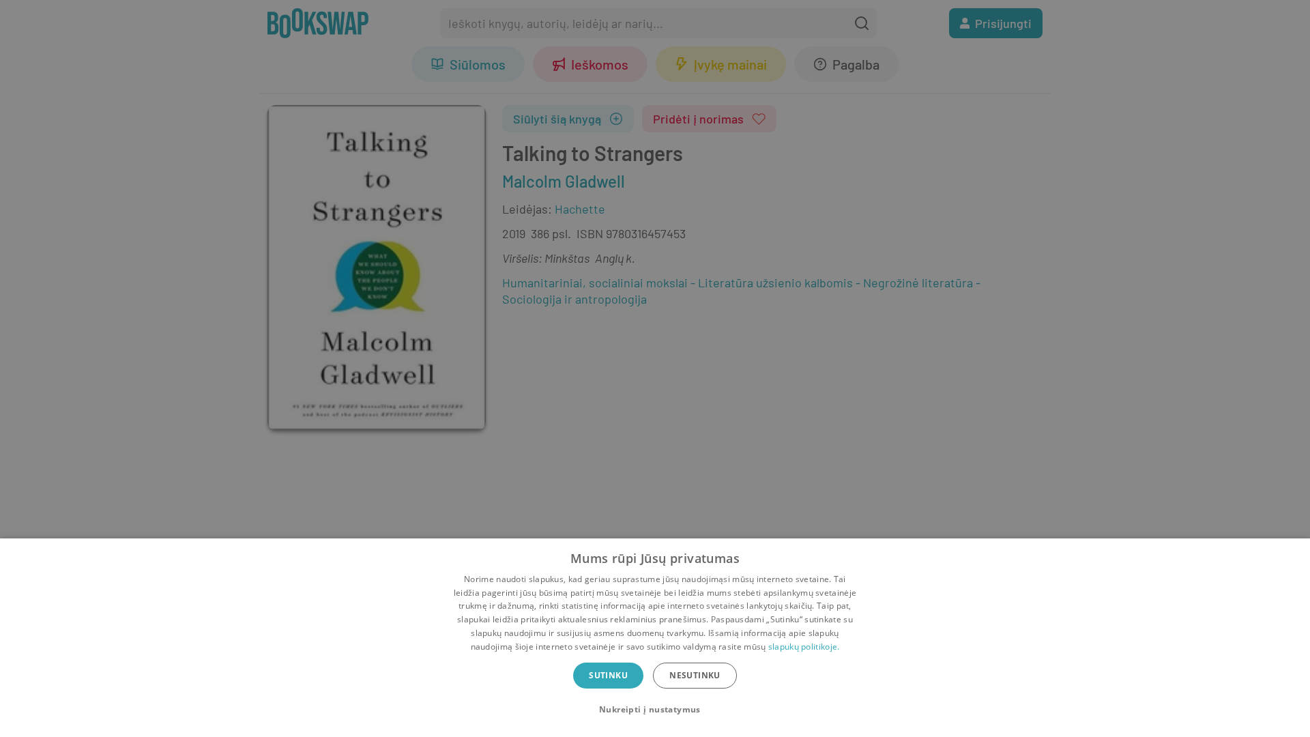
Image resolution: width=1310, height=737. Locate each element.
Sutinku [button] (608, 675)
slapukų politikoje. (804, 646)
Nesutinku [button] (694, 675)
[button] (655, 710)
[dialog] (655, 637)
